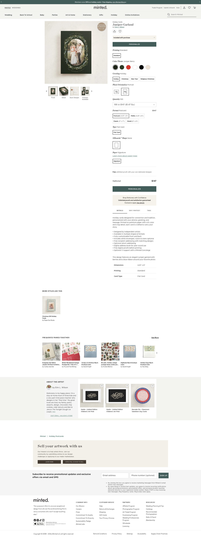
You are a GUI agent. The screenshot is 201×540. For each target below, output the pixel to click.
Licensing (126, 526)
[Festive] (122, 67)
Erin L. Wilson (119, 27)
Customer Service (106, 502)
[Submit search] (168, 14)
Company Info (81, 502)
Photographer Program (131, 509)
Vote (177, 8)
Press (78, 512)
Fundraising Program (130, 515)
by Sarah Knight (86, 367)
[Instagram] (43, 520)
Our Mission (80, 506)
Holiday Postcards (56, 436)
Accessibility (141, 534)
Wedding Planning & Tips (155, 506)
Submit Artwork (169, 8)
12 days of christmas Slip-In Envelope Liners (90, 363)
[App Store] (39, 524)
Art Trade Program (129, 512)
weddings (16, 8)
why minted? (134, 210)
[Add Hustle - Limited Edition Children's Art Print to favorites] (101, 385)
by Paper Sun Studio (48, 320)
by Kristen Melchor (107, 367)
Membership (150, 520)
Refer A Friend (151, 517)
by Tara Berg (144, 367)
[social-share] (114, 31)
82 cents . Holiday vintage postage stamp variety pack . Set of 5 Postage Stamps (110, 363)
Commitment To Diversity (85, 518)
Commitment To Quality (84, 515)
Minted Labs (80, 524)
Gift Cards (103, 515)
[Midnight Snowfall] (141, 67)
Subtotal (117, 181)
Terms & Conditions (100, 534)
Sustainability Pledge (83, 521)
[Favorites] (189, 8)
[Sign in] (184, 8)
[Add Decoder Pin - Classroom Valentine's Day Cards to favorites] (152, 385)
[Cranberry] (128, 67)
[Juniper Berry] (115, 67)
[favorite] (120, 31)
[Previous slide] (46, 91)
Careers (79, 509)
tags (149, 210)
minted (8, 8)
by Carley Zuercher (48, 367)
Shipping (102, 512)
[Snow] (135, 67)
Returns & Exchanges (106, 509)
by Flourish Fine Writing (69, 367)
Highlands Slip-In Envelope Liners (129, 363)
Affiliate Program (129, 506)
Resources (150, 502)
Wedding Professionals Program (131, 519)
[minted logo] (100, 7)
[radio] (116, 55)
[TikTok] (40, 520)
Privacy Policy (117, 534)
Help (101, 506)
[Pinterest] (37, 520)
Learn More (49, 462)
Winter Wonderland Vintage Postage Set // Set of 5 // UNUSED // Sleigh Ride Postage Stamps (70, 363)
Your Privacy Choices (106, 518)
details (120, 210)
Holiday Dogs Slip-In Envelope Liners (146, 363)
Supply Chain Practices (159, 534)
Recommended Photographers (151, 513)
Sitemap (130, 534)
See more (155, 337)
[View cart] (194, 8)
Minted (43, 436)
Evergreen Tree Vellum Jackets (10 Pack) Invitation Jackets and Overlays (50, 363)
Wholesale (126, 523)
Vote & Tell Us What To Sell (74, 462)
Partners (126, 502)
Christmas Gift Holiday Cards (49, 317)
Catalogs (149, 509)
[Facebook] (35, 520)
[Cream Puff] (148, 67)
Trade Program (157, 8)
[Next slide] (92, 91)
